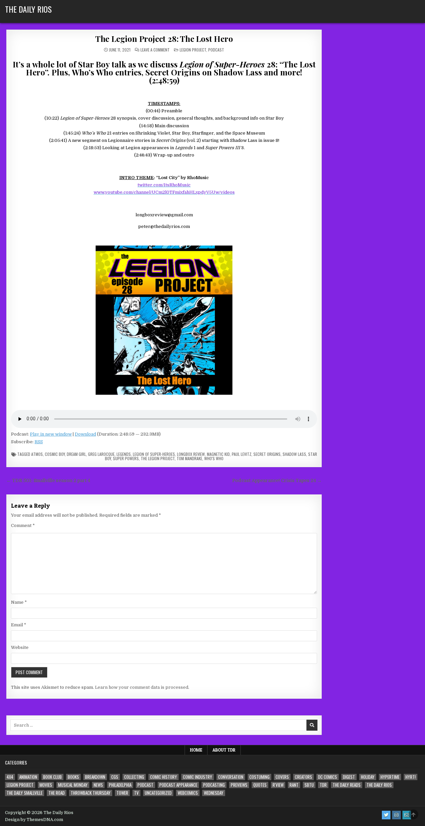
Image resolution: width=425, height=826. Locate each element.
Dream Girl (76, 454)
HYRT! (410, 777)
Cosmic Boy (55, 454)
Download (85, 434)
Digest (349, 777)
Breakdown (95, 777)
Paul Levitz (241, 454)
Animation (28, 777)
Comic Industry (197, 777)
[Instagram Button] (396, 815)
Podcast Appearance (178, 785)
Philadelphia (120, 785)
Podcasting (214, 785)
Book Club (52, 777)
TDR (323, 785)
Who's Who (213, 458)
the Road (56, 793)
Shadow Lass (294, 454)
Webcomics (188, 793)
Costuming (259, 777)
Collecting (134, 777)
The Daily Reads (347, 785)
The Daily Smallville (24, 793)
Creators (303, 777)
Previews (239, 785)
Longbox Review (191, 454)
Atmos (37, 454)
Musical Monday (73, 785)
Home (196, 750)
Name (19, 602)
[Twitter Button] (386, 815)
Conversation (230, 777)
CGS (114, 777)
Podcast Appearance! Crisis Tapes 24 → (277, 480)
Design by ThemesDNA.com (34, 819)
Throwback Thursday (91, 793)
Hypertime (390, 777)
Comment (23, 525)
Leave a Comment (155, 50)
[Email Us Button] (406, 815)
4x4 (10, 777)
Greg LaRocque (101, 454)
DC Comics (327, 777)
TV (136, 793)
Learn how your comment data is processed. (142, 687)
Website (20, 647)
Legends (124, 454)
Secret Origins (267, 454)
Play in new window (51, 434)
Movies (46, 785)
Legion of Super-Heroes (154, 454)
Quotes (260, 785)
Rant (294, 785)
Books (73, 777)
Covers (282, 777)
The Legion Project (158, 458)
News (98, 785)
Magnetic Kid (218, 454)
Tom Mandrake (189, 458)
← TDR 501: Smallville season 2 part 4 (48, 480)
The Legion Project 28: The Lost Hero (164, 38)
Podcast (216, 49)
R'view (278, 785)
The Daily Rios (28, 9)
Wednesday (213, 793)
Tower (122, 793)
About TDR (223, 750)
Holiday (368, 777)
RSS (39, 441)
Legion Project (193, 49)
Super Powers (126, 458)
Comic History (163, 777)
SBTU (309, 785)
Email (18, 624)
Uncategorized (158, 793)
